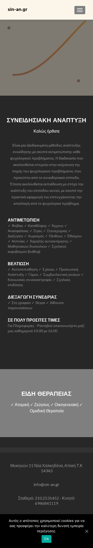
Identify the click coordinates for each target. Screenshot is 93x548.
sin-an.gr (17, 9)
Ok (46, 539)
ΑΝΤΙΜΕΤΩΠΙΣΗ (24, 219)
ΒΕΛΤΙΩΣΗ (18, 263)
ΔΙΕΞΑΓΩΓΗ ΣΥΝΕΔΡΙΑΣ (32, 296)
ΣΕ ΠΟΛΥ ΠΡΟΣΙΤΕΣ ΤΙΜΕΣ (34, 319)
